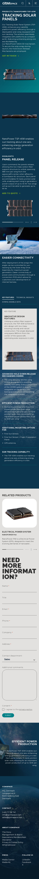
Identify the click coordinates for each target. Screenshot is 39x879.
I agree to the (19, 709)
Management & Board (12, 835)
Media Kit (6, 862)
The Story (6, 832)
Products (7, 11)
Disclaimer (7, 840)
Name (5, 586)
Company (7, 632)
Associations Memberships (14, 837)
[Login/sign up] (29, 3)
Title (4, 598)
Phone (6, 621)
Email (5, 609)
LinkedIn (26, 860)
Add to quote (10, 193)
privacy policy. (25, 709)
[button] (22, 3)
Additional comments (12, 667)
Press (5, 855)
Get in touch (9, 56)
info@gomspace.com (11, 815)
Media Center (8, 860)
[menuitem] (14, 832)
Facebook (26, 862)
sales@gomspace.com (12, 817)
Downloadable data (11, 302)
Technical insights (25, 297)
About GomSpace (11, 827)
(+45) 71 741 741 (9, 812)
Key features (8, 297)
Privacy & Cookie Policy (12, 842)
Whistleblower (9, 845)
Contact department (12, 656)
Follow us (27, 855)
